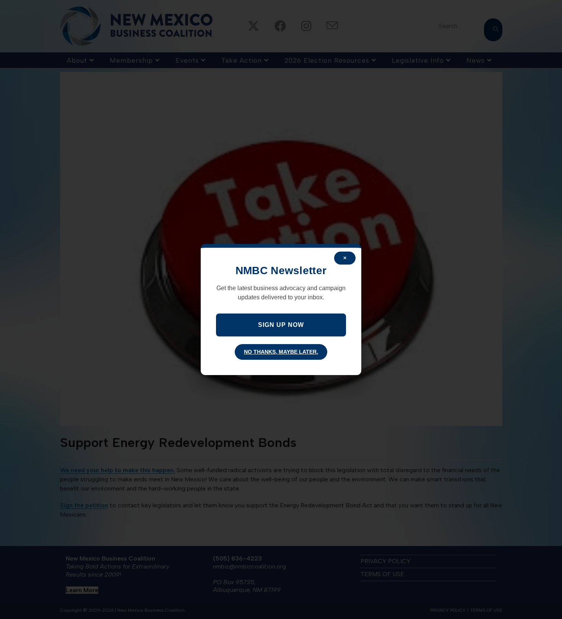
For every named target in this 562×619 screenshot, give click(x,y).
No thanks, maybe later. (281, 352)
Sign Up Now (281, 325)
